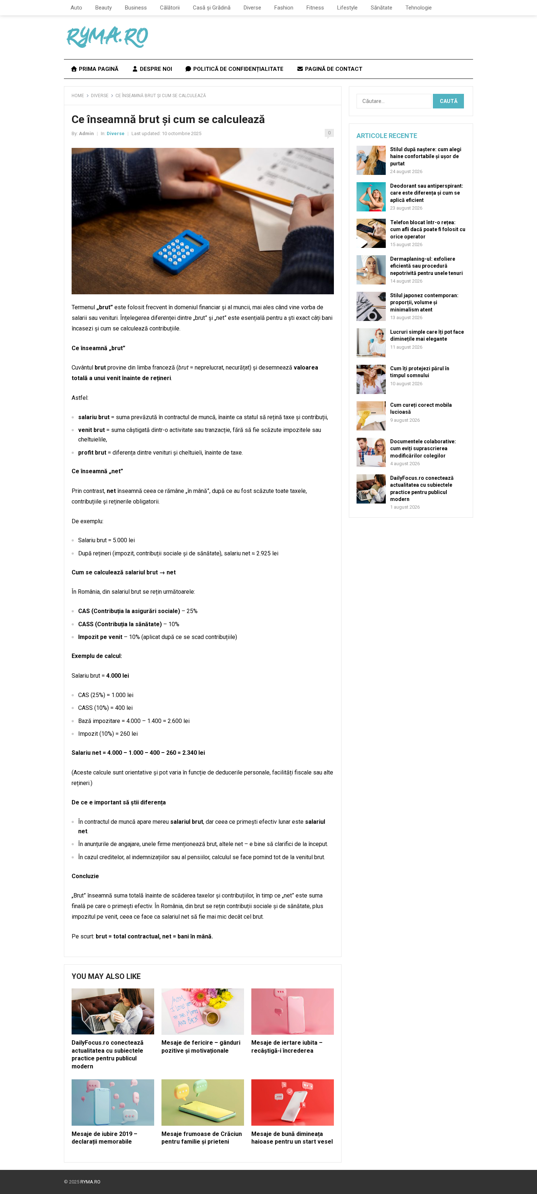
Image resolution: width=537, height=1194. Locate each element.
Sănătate (381, 7)
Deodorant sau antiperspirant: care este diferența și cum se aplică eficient (426, 193)
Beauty (103, 7)
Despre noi (155, 69)
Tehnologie (418, 7)
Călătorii (170, 7)
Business (136, 7)
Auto (76, 7)
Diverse (252, 7)
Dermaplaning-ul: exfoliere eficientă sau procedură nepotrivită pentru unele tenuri (426, 266)
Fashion (283, 7)
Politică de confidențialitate (237, 69)
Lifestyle (347, 7)
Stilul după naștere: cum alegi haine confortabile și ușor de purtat (425, 156)
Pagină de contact (333, 69)
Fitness (315, 7)
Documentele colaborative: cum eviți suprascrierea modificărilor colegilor (423, 448)
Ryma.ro (90, 1182)
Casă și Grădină (212, 7)
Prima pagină (97, 69)
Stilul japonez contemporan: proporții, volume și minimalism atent (424, 302)
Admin (86, 133)
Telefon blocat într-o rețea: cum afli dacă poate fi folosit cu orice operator (427, 229)
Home (78, 95)
